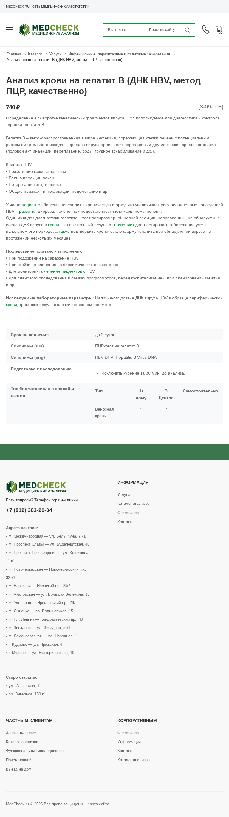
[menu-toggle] (9, 29)
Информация (129, 742)
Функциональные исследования (35, 750)
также (64, 231)
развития (28, 211)
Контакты (125, 522)
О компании (128, 512)
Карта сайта (98, 804)
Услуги (55, 54)
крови (53, 224)
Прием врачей (18, 760)
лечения (52, 271)
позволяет (124, 224)
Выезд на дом (18, 769)
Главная (14, 54)
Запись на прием (21, 732)
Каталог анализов (133, 503)
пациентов (32, 204)
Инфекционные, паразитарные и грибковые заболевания (119, 54)
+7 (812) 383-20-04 (29, 510)
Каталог (35, 54)
